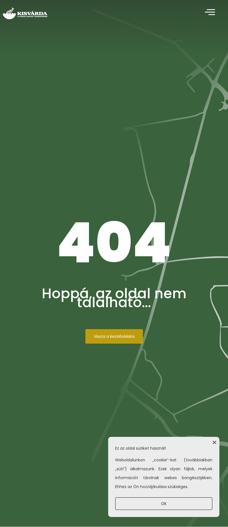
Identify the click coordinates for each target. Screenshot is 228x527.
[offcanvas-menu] (210, 12)
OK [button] (164, 503)
